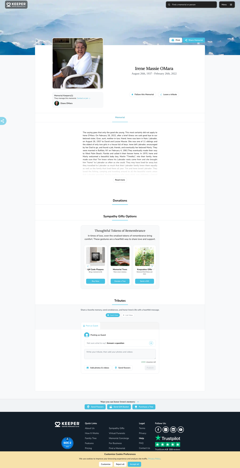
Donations (120, 201)
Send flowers (124, 367)
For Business (115, 443)
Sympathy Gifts (116, 428)
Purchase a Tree (146, 406)
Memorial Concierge (119, 438)
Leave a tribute (170, 94)
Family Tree (90, 438)
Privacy (142, 433)
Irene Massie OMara (154, 68)
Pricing (88, 448)
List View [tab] (129, 315)
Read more (120, 180)
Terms (142, 428)
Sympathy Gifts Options (120, 216)
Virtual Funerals (117, 433)
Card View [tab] (114, 315)
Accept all (134, 464)
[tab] (90, 325)
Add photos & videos (99, 367)
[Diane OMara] (56, 103)
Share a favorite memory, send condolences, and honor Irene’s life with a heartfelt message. (120, 310)
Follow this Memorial (144, 94)
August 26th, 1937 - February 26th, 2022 (154, 73)
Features (89, 443)
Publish (150, 367)
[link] (95, 265)
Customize (105, 464)
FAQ (141, 443)
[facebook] (158, 429)
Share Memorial (195, 40)
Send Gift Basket (121, 406)
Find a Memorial (117, 448)
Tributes (120, 301)
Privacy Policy (154, 458)
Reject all (120, 464)
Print (178, 40)
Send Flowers (97, 406)
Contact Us (144, 448)
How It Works (92, 433)
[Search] (169, 5)
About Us (89, 428)
